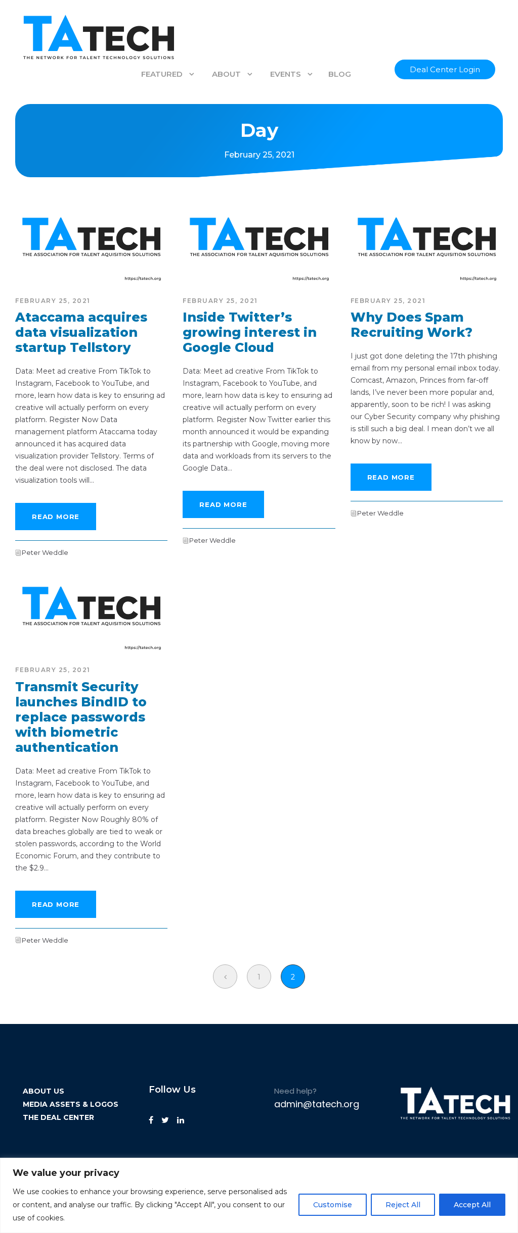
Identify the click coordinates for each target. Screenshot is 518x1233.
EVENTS (285, 74)
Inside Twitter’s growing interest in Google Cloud (250, 332)
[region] (259, 1195)
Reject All (402, 1204)
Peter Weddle (45, 552)
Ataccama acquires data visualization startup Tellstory (81, 332)
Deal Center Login (445, 69)
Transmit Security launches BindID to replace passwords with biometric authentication (81, 717)
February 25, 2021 (53, 300)
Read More (55, 516)
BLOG (339, 74)
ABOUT (226, 74)
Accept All (472, 1204)
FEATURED (162, 74)
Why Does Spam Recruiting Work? (411, 325)
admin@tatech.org (316, 1104)
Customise (332, 1204)
